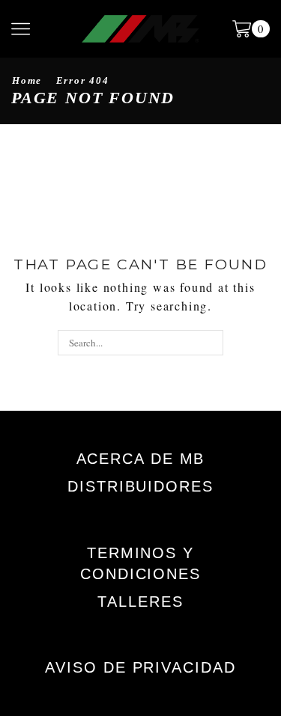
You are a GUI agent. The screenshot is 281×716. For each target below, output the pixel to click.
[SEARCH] (210, 342)
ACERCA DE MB (140, 458)
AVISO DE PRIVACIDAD (140, 667)
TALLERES (140, 601)
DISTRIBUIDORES (140, 486)
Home (27, 80)
